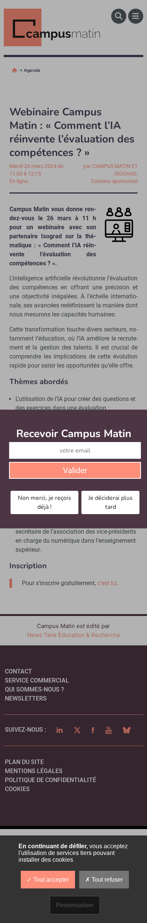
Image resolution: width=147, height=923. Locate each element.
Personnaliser (74, 905)
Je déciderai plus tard (110, 502)
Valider (75, 470)
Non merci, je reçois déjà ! (44, 502)
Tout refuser (106, 879)
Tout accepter (50, 879)
